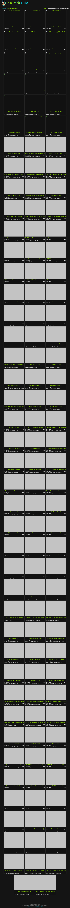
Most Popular (51, 8)
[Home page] (15, 3)
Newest (56, 8)
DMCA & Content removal (35, 906)
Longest (60, 8)
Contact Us (41, 906)
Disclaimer (28, 906)
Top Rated (66, 8)
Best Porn (4, 8)
